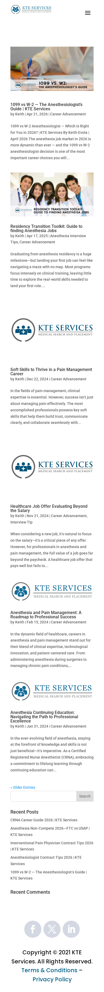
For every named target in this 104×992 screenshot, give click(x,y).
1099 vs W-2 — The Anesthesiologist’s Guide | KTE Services (46, 106)
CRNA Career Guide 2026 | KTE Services (43, 820)
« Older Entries (22, 787)
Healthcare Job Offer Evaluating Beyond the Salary (48, 508)
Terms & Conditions (49, 970)
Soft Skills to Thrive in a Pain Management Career (51, 371)
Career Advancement (68, 114)
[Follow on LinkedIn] (71, 929)
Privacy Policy (52, 979)
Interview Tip (21, 522)
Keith (19, 114)
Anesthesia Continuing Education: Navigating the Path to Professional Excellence (44, 717)
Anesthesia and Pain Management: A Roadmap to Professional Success (46, 614)
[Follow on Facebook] (32, 929)
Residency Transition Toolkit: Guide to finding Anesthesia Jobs (46, 228)
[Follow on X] (52, 929)
